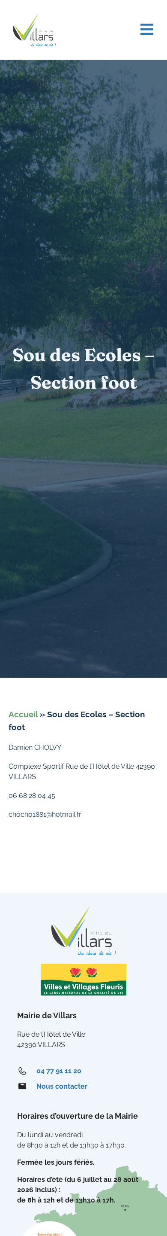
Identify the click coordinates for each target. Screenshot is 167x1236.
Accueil (23, 714)
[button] (146, 29)
